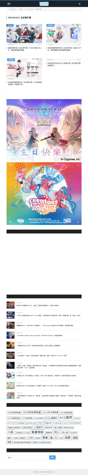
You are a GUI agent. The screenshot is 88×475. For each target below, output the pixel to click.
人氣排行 (38, 427)
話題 (67, 437)
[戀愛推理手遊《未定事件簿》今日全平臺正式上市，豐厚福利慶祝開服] (24, 33)
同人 (57, 432)
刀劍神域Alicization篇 (22, 433)
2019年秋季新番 (27, 418)
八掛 (10, 432)
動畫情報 (37, 432)
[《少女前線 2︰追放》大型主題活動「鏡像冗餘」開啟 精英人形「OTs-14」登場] (11, 355)
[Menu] (9, 3)
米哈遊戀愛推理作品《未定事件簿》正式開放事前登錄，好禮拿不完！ (25, 83)
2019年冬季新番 (50, 412)
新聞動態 (50, 25)
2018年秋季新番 (32, 412)
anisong (77, 418)
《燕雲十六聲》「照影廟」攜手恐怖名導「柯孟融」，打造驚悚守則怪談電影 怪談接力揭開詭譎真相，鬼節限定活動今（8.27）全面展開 (49, 367)
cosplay (20, 422)
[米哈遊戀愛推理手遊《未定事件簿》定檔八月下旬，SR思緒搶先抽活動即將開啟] (64, 33)
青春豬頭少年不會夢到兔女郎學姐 (42, 442)
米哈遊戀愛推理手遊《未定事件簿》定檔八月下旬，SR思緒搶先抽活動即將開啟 (64, 49)
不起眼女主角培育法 (14, 428)
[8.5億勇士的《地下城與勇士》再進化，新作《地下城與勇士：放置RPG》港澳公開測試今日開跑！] (11, 375)
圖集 (9, 438)
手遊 (31, 438)
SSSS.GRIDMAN (74, 423)
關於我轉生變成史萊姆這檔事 (22, 442)
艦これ (53, 437)
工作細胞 (15, 438)
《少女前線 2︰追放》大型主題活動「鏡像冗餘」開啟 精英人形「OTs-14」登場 (42, 356)
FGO (40, 423)
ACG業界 (65, 417)
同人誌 (65, 432)
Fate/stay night (31, 423)
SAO (65, 423)
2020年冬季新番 (39, 418)
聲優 (45, 437)
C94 (9, 423)
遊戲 (75, 437)
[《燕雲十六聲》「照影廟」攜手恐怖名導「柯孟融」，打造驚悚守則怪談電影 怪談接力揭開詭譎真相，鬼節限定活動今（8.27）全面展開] (11, 365)
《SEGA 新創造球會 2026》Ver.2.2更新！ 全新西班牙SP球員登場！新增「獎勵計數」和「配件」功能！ (49, 315)
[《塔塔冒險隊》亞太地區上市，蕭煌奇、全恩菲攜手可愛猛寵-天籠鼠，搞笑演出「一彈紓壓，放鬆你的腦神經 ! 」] (11, 395)
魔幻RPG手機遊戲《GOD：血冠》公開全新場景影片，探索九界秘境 (38, 305)
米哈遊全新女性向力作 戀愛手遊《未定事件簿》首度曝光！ (64, 64)
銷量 (9, 442)
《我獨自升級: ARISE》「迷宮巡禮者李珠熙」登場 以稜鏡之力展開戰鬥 (38, 346)
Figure (47, 422)
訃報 (61, 438)
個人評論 (58, 427)
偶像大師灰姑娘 (68, 428)
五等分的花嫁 (26, 428)
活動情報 (37, 438)
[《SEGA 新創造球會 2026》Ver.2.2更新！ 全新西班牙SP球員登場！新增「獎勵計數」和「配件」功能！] (11, 315)
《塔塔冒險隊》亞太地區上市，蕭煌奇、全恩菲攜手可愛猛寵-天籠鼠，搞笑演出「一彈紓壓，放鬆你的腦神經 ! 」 (49, 397)
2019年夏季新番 (66, 413)
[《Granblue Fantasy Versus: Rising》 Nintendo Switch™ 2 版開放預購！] (11, 335)
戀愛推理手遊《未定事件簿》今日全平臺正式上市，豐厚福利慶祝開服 (25, 49)
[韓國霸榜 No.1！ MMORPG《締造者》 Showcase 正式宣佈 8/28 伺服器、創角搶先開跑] (11, 325)
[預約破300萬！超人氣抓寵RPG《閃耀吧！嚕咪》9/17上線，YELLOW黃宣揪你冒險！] (11, 385)
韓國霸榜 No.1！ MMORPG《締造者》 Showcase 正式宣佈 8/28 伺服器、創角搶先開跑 (45, 325)
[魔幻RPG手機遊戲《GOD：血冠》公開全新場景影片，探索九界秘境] (11, 305)
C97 (14, 423)
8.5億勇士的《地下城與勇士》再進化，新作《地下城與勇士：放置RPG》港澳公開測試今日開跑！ (47, 376)
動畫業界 (49, 433)
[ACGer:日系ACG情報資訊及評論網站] (44, 3)
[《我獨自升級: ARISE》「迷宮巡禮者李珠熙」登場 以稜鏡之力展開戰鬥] (11, 345)
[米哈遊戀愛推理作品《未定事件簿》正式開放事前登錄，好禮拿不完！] (24, 67)
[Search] (79, 3)
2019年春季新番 (14, 418)
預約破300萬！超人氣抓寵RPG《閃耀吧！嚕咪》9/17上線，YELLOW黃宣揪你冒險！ (43, 386)
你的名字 (48, 427)
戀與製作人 (23, 438)
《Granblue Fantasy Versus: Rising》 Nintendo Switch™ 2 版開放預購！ (40, 335)
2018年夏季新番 (14, 412)
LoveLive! (57, 423)
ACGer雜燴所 (51, 418)
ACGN (10, 25)
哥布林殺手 (74, 433)
